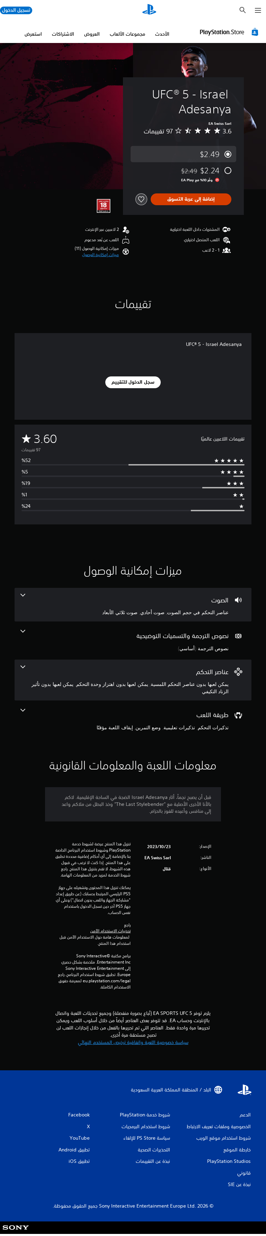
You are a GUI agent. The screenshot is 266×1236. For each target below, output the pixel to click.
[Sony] (16, 1232)
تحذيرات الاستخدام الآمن (110, 931)
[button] (100, 255)
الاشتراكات (63, 34)
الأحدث (162, 34)
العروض (92, 34)
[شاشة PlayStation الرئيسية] (149, 10)
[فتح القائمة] (258, 10)
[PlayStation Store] (230, 31)
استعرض (33, 34)
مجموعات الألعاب (127, 34)
